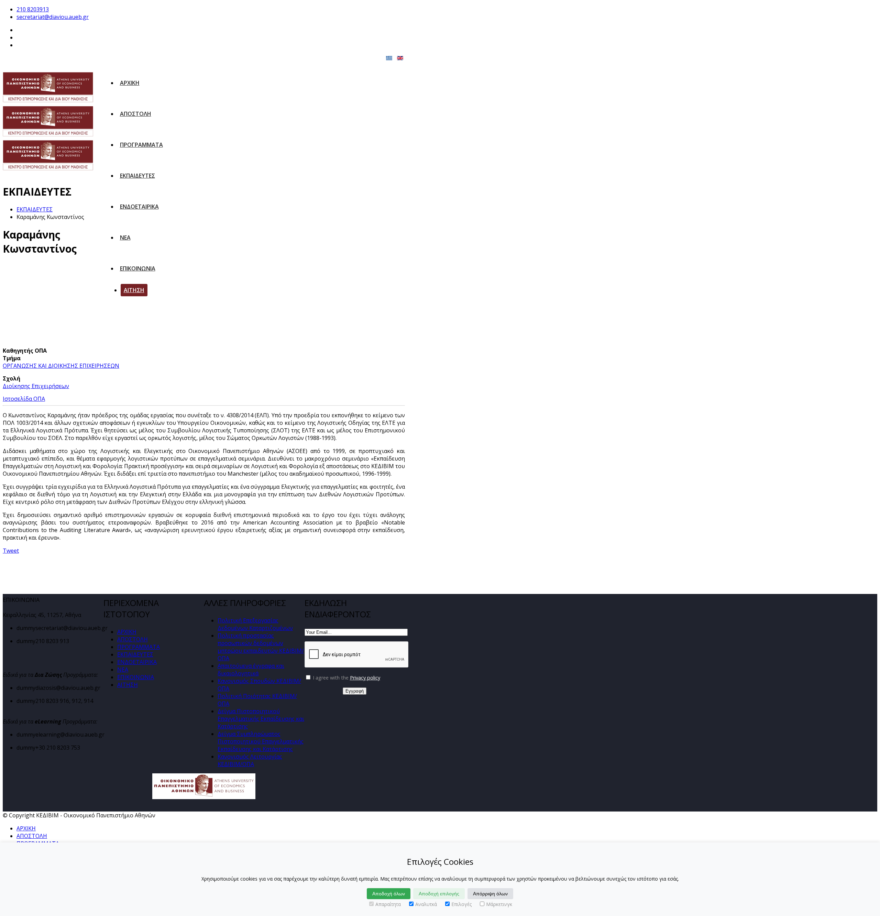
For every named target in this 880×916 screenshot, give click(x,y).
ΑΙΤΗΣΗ (134, 290)
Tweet (11, 550)
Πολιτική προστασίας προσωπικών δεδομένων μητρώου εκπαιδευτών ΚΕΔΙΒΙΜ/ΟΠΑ (261, 647)
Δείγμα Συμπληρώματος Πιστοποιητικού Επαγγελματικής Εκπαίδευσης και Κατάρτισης (261, 741)
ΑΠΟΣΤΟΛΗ (135, 114)
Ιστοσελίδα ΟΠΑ (24, 398)
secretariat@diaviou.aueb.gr (52, 17)
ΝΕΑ (125, 237)
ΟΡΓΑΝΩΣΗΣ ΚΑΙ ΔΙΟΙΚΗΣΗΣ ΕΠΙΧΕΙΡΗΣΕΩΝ (61, 365)
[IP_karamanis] (57, 305)
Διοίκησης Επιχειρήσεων (36, 386)
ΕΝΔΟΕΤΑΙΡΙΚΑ (139, 206)
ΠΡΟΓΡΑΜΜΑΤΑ (141, 144)
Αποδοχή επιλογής (439, 893)
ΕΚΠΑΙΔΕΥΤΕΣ (137, 175)
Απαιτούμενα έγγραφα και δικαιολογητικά (251, 669)
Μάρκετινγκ (499, 904)
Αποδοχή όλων (388, 893)
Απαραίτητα (388, 904)
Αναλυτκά (426, 904)
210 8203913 (32, 9)
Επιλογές (461, 904)
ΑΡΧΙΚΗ (130, 83)
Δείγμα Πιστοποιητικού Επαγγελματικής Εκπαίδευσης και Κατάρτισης (261, 718)
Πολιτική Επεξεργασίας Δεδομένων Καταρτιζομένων (255, 624)
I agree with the (345, 677)
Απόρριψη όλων (490, 893)
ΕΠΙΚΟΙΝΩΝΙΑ (137, 268)
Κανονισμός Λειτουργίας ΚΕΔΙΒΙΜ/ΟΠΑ (250, 760)
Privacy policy (365, 677)
